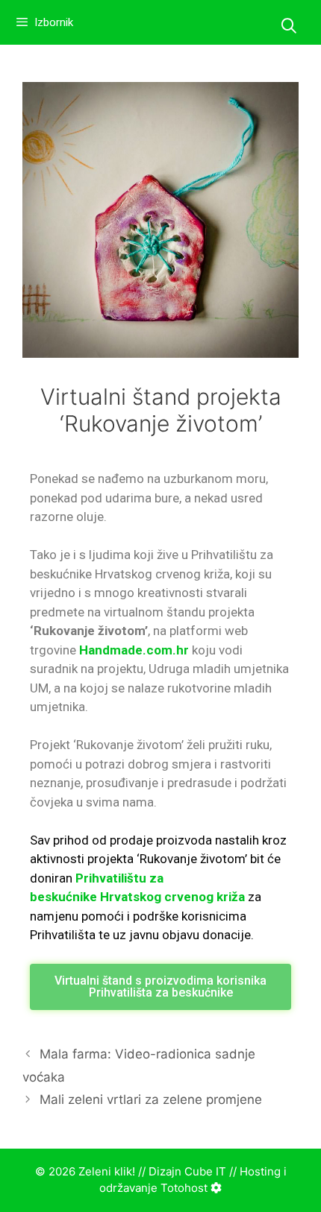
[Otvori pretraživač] (289, 26)
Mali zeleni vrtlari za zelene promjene (151, 1099)
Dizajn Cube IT (187, 1171)
